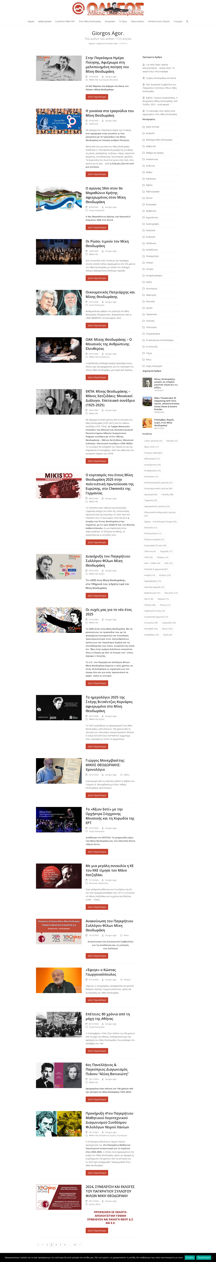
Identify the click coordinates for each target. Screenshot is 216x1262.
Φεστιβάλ (151, 628)
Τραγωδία (169, 622)
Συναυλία (151, 622)
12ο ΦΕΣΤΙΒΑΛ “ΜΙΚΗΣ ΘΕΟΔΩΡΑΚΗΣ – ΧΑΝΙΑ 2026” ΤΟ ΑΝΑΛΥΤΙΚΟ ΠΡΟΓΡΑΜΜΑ (159, 68)
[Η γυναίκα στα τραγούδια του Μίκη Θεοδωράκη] (59, 121)
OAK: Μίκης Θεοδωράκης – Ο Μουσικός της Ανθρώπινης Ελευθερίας (109, 344)
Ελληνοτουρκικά (154, 539)
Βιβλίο (127, 774)
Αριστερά (150, 494)
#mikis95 (150, 133)
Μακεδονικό (152, 593)
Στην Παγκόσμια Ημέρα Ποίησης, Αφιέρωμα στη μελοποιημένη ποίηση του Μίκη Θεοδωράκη (107, 65)
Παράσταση (103, 883)
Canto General (153, 440)
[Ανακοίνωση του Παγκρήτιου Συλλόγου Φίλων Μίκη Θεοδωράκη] (59, 931)
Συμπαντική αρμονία (156, 616)
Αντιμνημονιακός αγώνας (158, 488)
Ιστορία (149, 269)
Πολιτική (150, 320)
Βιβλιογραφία (152, 191)
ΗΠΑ (148, 557)
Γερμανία (150, 500)
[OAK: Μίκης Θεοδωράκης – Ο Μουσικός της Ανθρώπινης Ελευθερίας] (59, 349)
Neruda (172, 440)
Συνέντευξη (152, 346)
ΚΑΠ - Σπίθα (152, 563)
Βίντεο (149, 198)
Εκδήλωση (151, 243)
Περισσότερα (204, 1257)
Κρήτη (101, 573)
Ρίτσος (165, 605)
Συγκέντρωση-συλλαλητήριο (160, 340)
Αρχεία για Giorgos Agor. (107, 43)
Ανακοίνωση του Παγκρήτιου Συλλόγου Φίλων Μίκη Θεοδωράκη (109, 925)
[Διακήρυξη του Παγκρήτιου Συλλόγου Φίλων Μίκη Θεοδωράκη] (59, 566)
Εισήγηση (150, 236)
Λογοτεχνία (104, 79)
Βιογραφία (151, 204)
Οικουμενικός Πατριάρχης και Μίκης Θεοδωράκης (110, 294)
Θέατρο (127, 979)
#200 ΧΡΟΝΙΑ (152, 126)
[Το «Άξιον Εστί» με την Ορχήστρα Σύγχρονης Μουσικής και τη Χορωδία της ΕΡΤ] (59, 819)
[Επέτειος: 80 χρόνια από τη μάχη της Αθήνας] (59, 1024)
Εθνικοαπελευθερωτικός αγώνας (160, 514)
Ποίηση (150, 605)
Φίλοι (126, 935)
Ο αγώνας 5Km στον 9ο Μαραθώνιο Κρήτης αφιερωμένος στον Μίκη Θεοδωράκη (106, 195)
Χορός (167, 634)
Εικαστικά (150, 230)
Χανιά (167, 628)
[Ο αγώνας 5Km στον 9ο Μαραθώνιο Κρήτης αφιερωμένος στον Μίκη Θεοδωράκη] (59, 198)
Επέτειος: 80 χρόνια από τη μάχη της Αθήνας (108, 1016)
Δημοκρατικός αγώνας (157, 506)
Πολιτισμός (151, 327)
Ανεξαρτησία (152, 470)
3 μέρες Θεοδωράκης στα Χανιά (161, 78)
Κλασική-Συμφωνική (156, 569)
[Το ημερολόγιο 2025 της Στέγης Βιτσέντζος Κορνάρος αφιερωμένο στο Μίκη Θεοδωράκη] (59, 707)
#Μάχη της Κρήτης (155, 152)
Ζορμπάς (166, 551)
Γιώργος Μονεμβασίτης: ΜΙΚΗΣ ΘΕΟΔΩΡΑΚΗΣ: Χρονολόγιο (105, 765)
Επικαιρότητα (152, 256)
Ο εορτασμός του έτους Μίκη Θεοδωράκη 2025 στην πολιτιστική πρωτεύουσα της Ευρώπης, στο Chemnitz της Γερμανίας (110, 484)
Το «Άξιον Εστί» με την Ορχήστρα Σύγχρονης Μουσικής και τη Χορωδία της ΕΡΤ (110, 816)
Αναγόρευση (152, 464)
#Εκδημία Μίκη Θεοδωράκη (159, 139)
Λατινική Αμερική (154, 587)
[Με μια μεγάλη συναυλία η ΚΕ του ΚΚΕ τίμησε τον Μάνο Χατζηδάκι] (59, 876)
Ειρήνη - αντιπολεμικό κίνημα (160, 521)
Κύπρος (165, 575)
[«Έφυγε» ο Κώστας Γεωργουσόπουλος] (59, 980)
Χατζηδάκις (151, 634)
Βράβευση (151, 210)
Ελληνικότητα (152, 533)
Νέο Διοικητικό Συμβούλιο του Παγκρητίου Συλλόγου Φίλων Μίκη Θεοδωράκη (160, 88)
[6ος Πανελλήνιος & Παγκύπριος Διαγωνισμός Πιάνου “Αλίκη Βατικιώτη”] (59, 1075)
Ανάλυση (150, 165)
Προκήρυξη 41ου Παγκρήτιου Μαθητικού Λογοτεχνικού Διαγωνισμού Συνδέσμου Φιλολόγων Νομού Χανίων (109, 1120)
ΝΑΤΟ (148, 599)
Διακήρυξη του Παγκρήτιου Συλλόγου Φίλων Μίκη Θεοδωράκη (108, 561)
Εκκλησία (150, 527)
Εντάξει (189, 1257)
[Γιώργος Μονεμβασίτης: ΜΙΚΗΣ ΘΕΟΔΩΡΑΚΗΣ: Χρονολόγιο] (59, 770)
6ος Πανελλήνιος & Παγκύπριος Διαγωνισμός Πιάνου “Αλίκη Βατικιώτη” (107, 1069)
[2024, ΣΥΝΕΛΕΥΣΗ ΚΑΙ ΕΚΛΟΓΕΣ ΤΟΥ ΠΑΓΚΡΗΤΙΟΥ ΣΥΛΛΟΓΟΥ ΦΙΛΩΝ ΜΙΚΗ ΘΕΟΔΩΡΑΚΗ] (59, 1197)
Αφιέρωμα (93, 123)
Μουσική (114, 79)
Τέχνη (149, 353)
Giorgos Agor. (111, 76)
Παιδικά (163, 599)
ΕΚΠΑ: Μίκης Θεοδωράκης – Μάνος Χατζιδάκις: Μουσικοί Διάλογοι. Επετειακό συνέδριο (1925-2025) (110, 398)
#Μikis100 (93, 79)
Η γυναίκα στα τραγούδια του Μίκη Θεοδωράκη (110, 113)
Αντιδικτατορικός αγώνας (158, 482)
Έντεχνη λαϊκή (153, 452)
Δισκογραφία (152, 223)
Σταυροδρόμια (153, 333)
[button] (187, 21)
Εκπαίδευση (104, 357)
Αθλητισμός (152, 458)
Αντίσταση (151, 476)
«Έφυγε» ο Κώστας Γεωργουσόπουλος (101, 972)
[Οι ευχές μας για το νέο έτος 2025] (59, 619)
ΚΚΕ (168, 563)
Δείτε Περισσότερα (97, 96)
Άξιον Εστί (151, 446)
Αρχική (92, 43)
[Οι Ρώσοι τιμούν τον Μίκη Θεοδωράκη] (59, 251)
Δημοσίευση (152, 217)
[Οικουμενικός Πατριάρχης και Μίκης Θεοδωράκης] (59, 302)
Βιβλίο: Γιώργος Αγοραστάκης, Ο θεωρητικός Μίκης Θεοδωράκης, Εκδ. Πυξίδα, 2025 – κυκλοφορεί (160, 101)
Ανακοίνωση (152, 159)
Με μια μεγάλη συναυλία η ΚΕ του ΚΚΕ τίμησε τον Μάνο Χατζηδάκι (110, 870)
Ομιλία (149, 307)
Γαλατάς (167, 494)
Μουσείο (171, 593)
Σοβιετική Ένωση (154, 610)
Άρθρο (149, 172)
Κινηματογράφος (154, 275)
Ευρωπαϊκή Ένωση (155, 545)
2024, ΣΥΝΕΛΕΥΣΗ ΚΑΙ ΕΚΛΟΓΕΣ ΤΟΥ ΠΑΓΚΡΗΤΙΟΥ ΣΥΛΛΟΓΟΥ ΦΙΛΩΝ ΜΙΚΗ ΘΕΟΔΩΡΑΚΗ (110, 1191)
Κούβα (149, 575)
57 (76, 1244)
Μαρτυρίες (151, 295)
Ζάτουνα (150, 551)
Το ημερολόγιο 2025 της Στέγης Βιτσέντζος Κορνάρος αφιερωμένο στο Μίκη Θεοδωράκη (109, 704)
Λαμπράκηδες (152, 581)
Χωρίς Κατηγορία (96, 210)
